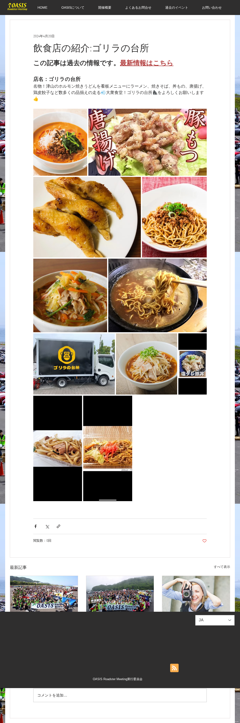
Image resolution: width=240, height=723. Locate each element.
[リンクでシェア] (58, 526)
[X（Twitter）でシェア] (47, 526)
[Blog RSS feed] (174, 668)
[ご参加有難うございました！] (120, 595)
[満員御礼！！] (44, 595)
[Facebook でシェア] (35, 526)
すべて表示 (222, 567)
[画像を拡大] (60, 142)
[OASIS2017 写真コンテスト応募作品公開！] (196, 595)
